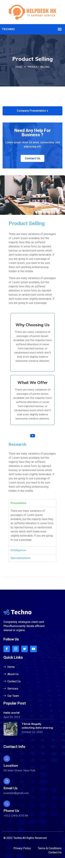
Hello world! (11, 712)
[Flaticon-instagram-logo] (15, 649)
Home (18, 66)
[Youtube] (33, 649)
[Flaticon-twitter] (24, 649)
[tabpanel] (32, 526)
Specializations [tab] (21, 558)
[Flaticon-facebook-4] (6, 649)
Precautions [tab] (18, 503)
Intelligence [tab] (18, 550)
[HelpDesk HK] (33, 11)
